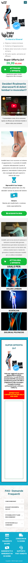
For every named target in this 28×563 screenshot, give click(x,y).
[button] (14, 501)
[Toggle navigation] (25, 2)
